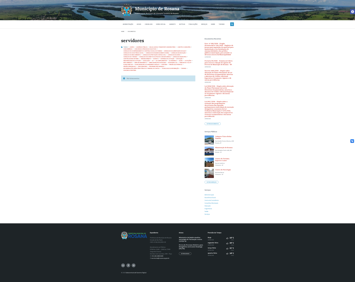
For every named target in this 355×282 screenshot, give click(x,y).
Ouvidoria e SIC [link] (173, 62)
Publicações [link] (193, 24)
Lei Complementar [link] (161, 60)
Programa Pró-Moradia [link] (156, 66)
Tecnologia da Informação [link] (170, 68)
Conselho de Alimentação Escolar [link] (175, 51)
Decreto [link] (156, 58)
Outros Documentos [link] (213, 123)
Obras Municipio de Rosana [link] (157, 62)
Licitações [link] (188, 60)
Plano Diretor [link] (128, 64)
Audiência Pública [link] (141, 47)
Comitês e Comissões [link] (184, 47)
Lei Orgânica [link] (173, 60)
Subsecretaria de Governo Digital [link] (136, 273)
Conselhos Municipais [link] (180, 57)
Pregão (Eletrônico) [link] (175, 64)
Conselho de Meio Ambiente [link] (132, 55)
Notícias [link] (182, 24)
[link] (352, 11)
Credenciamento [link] (146, 58)
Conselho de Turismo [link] (130, 57)
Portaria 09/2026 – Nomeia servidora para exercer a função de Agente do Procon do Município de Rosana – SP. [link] (218, 62)
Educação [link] (179, 58)
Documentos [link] (132, 31)
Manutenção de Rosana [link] (224, 147)
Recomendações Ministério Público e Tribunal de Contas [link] (141, 68)
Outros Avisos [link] (185, 253)
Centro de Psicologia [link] (223, 170)
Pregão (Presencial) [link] (129, 66)
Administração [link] (128, 24)
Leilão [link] (181, 60)
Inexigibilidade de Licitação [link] (132, 60)
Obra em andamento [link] (140, 62)
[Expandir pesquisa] (232, 24)
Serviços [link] (204, 24)
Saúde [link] (206, 211)
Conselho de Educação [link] (178, 53)
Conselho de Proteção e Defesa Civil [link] (154, 55)
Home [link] (122, 31)
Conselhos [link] (149, 24)
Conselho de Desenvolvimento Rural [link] (157, 53)
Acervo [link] (132, 47)
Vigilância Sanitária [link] (129, 70)
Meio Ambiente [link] (127, 62)
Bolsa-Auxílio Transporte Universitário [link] (162, 47)
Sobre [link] (213, 24)
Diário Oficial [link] (161, 24)
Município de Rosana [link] (157, 8)
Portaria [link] (164, 64)
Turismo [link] (222, 24)
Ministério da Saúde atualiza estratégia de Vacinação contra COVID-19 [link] (190, 239)
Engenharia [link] (208, 208)
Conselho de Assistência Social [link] (133, 53)
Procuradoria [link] (142, 66)
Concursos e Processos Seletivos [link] (145, 49)
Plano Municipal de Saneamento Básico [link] (147, 64)
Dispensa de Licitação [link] (167, 58)
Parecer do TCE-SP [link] (185, 62)
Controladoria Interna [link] (131, 58)
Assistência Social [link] (210, 197)
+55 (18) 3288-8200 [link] (157, 256)
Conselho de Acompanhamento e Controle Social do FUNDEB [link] (142, 51)
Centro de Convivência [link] (212, 200)
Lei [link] (153, 60)
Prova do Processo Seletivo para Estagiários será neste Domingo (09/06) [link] (191, 246)
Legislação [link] (146, 60)
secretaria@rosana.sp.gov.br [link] (160, 258)
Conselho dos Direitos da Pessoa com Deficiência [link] (155, 57)
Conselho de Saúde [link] (174, 55)
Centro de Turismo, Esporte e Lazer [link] (222, 159)
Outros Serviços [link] (211, 182)
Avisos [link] (139, 24)
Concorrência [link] (127, 49)
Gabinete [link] (172, 24)
